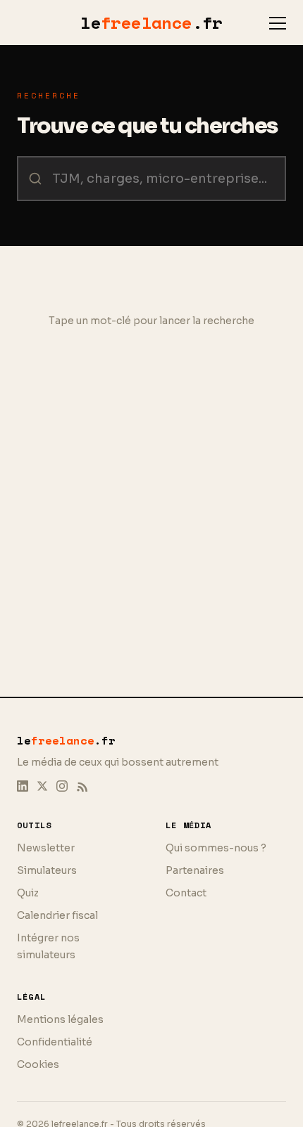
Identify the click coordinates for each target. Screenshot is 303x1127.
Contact (186, 893)
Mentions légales (60, 1019)
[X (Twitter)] (42, 786)
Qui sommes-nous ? (216, 848)
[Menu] (278, 23)
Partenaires (195, 870)
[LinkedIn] (22, 786)
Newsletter (46, 848)
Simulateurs (47, 870)
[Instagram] (62, 786)
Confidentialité (54, 1042)
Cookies (38, 1064)
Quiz (28, 893)
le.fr (151, 22)
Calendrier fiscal (57, 915)
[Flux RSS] (81, 786)
